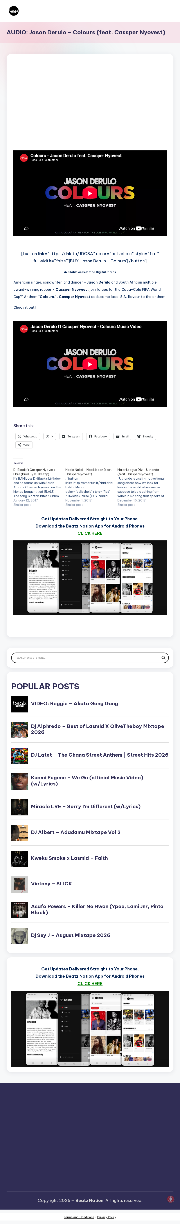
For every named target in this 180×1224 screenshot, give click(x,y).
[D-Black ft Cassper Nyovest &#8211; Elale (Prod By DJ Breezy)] (39, 487)
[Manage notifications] (170, 1199)
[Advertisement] (90, 109)
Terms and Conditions (79, 1217)
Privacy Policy (106, 1217)
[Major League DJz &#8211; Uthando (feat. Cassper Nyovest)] (143, 487)
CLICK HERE (90, 533)
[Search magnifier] (163, 658)
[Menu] (170, 10)
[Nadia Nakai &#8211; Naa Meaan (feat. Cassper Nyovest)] (91, 487)
